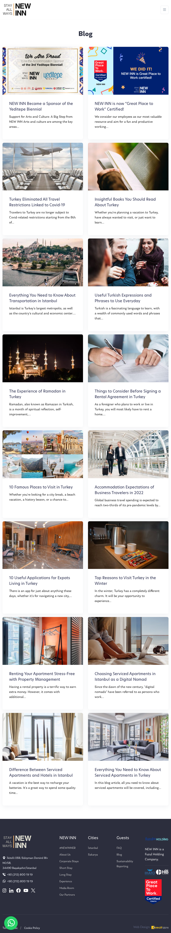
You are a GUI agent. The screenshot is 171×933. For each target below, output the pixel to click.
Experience (65, 881)
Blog (119, 854)
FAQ (119, 848)
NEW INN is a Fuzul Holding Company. (154, 854)
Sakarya (93, 854)
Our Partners (67, 894)
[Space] (17, 842)
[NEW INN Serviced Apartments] (11, 923)
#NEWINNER (67, 848)
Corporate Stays (69, 861)
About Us (64, 854)
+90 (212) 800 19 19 (19, 874)
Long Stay (65, 874)
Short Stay (65, 868)
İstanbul (93, 848)
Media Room (66, 888)
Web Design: (142, 927)
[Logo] (17, 10)
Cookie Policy (32, 928)
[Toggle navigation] (164, 10)
